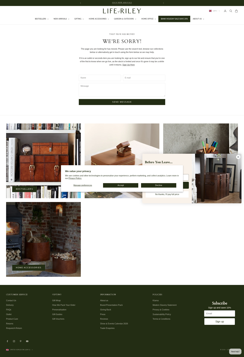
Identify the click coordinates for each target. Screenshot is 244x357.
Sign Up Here (128, 65)
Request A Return (14, 328)
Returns (9, 324)
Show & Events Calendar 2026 (114, 324)
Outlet (8, 314)
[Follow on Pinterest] (20, 341)
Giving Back (105, 310)
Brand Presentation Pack (111, 305)
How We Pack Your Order (63, 305)
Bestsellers (24, 189)
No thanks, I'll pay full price (167, 194)
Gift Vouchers (58, 319)
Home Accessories (28, 267)
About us (104, 300)
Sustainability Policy (162, 314)
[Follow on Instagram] (14, 341)
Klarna (156, 300)
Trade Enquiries (107, 328)
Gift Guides (57, 314)
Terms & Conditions (161, 319)
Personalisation (59, 310)
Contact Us (11, 300)
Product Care (12, 319)
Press (102, 314)
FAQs (8, 310)
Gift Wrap (56, 300)
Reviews (104, 319)
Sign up (219, 321)
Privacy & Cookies (161, 310)
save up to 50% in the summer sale (122, 3)
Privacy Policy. (75, 178)
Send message (122, 102)
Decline (158, 185)
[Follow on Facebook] (7, 341)
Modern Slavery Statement (165, 305)
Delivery (10, 305)
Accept (121, 185)
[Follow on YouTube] (27, 341)
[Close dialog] (238, 157)
